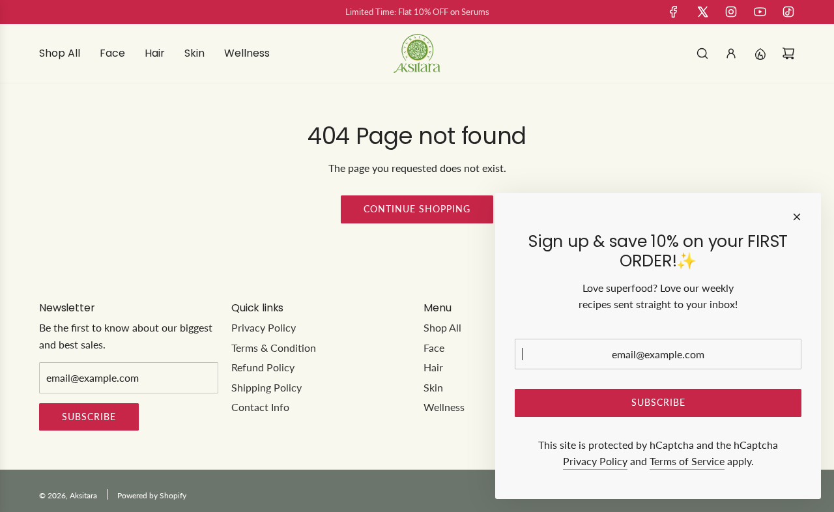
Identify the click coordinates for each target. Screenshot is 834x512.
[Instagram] (731, 11)
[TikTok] (788, 11)
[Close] (797, 217)
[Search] (702, 53)
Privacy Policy (595, 461)
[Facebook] (673, 11)
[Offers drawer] (759, 53)
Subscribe (89, 416)
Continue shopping (417, 208)
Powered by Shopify (151, 495)
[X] (702, 11)
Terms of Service (687, 461)
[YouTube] (759, 11)
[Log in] (731, 53)
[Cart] (788, 53)
